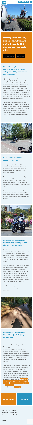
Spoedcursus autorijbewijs (9, 410)
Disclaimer (4, 417)
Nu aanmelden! (8, 399)
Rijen (27, 383)
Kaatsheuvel (13, 383)
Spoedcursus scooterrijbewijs (9, 414)
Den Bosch (12, 381)
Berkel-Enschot (9, 385)
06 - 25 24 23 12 (23, 1)
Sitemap (4, 420)
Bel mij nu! (24, 399)
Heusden (6, 383)
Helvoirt (25, 381)
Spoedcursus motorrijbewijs (9, 412)
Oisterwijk (22, 383)
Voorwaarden (5, 418)
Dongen (18, 381)
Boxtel (5, 381)
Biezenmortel (24, 379)
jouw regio (18, 387)
